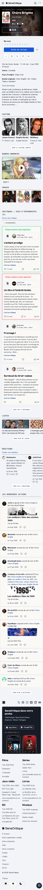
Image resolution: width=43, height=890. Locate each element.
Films (13, 9)
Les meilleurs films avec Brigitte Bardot (23, 584)
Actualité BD (7, 822)
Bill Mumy (34, 137)
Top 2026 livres (28, 785)
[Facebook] (23, 703)
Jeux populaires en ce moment (11, 799)
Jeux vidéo (8, 781)
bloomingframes (14, 561)
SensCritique (6, 9)
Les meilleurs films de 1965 (22, 579)
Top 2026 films (8, 765)
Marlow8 (11, 534)
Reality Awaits (27, 817)
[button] (39, 3)
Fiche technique (8, 86)
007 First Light (7, 789)
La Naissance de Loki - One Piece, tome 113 (11, 817)
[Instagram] (27, 703)
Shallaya (11, 652)
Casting (6, 114)
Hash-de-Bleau (14, 665)
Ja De (10, 503)
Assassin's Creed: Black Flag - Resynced (11, 793)
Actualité (5, 776)
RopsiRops (12, 623)
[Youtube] (39, 703)
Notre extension (8, 841)
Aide (4, 845)
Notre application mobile (12, 837)
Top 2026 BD (7, 809)
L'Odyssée (6, 773)
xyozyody (20, 368)
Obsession (6, 769)
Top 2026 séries (28, 764)
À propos (6, 834)
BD (3, 805)
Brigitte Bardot (22, 137)
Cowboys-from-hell (16, 574)
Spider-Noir (27, 768)
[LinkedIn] (35, 703)
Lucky (24, 771)
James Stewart (8, 137)
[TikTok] (31, 703)
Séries (26, 760)
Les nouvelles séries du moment (31, 775)
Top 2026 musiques (30, 809)
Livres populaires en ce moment (31, 799)
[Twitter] (19, 703)
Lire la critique (10, 265)
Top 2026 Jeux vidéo (10, 785)
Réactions (7, 449)
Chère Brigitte (28, 9)
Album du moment (29, 821)
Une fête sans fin (9, 812)
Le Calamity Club (29, 789)
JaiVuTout (20, 282)
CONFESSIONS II (29, 813)
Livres (26, 781)
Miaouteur (12, 548)
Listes (5, 415)
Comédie (19, 9)
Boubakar (20, 325)
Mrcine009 (12, 610)
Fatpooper (21, 235)
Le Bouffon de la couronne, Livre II (29, 793)
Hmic (10, 678)
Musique (27, 805)
